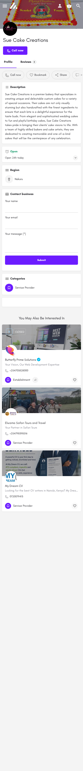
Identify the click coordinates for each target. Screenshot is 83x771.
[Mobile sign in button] (59, 5)
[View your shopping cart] (69, 5)
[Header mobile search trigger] (78, 5)
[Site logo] (14, 6)
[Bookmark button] (75, 380)
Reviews (28, 62)
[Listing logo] (10, 29)
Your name (11, 201)
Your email (11, 217)
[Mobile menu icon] (5, 6)
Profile (8, 62)
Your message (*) (15, 234)
